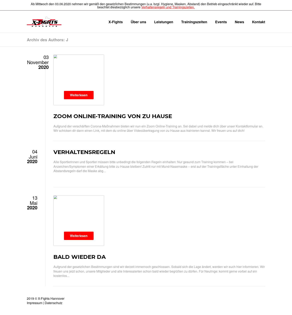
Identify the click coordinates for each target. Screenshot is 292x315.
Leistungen (163, 21)
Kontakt (258, 21)
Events (221, 21)
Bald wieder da (79, 256)
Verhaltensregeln (84, 152)
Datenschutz (53, 303)
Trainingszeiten (194, 21)
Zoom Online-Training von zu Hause (112, 116)
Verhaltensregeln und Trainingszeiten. (168, 7)
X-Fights (115, 21)
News (239, 21)
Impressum (34, 303)
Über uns (138, 21)
